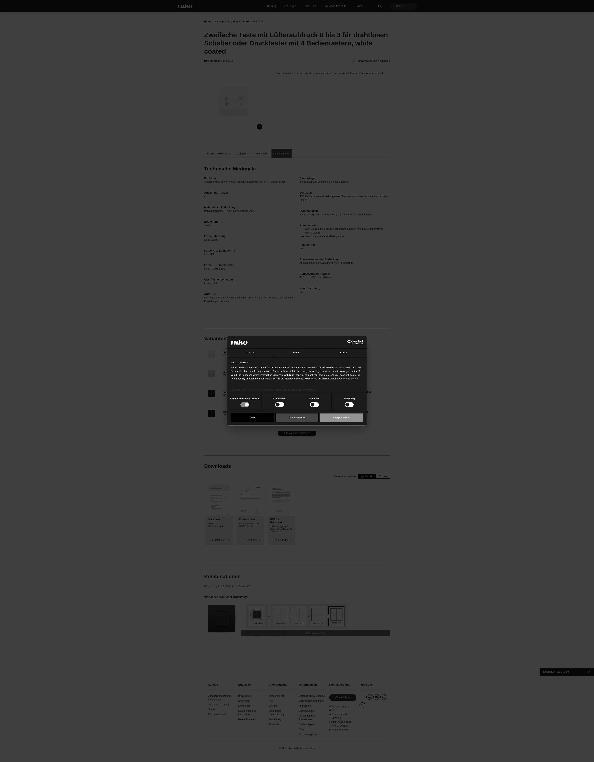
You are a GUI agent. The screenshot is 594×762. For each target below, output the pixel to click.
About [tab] (343, 352)
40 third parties (255, 389)
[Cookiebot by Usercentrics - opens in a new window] (349, 342)
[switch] (279, 404)
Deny (252, 417)
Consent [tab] (250, 352)
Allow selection (297, 417)
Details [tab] (297, 352)
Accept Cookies (341, 417)
